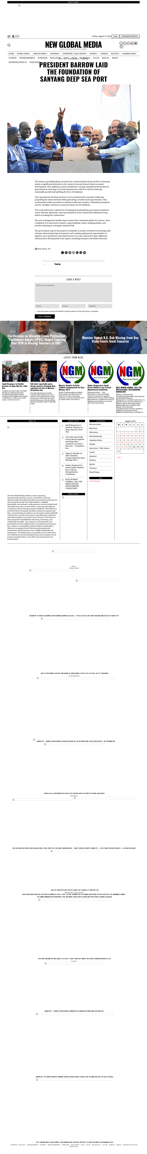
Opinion (93, 456)
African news (95, 424)
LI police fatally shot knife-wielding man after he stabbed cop (97, 615)
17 (118, 442)
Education (93, 432)
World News (94, 472)
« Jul (119, 457)
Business (93, 428)
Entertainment (95, 436)
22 (138, 442)
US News (93, 468)
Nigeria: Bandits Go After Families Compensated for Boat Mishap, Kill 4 (71, 387)
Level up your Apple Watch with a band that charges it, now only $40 (75, 890)
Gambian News (95, 440)
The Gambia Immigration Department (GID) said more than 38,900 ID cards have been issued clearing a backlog (74, 896)
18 (122, 442)
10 (119, 438)
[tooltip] (121, 43)
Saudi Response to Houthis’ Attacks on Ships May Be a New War (14, 386)
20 (130, 442)
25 (122, 447)
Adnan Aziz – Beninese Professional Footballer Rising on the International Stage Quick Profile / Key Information (76, 741)
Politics (92, 460)
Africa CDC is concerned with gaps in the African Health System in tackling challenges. (74, 793)
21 (134, 442)
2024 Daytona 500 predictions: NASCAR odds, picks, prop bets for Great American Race (42, 848)
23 (142, 442)
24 (119, 447)
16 (142, 438)
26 (126, 447)
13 (130, 438)
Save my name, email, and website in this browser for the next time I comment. (68, 311)
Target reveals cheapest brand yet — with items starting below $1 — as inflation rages (105, 848)
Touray (57, 264)
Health (92, 444)
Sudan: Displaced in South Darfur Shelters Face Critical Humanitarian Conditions (99, 387)
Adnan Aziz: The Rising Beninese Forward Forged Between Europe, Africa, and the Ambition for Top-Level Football (74, 1076)
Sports (92, 464)
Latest (92, 452)
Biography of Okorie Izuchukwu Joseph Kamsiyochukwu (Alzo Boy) (51, 615)
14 (134, 438)
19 (126, 442)
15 (138, 438)
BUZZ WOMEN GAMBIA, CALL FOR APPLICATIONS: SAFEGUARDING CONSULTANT (129, 390)
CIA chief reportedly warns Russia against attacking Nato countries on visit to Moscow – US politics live (43, 387)
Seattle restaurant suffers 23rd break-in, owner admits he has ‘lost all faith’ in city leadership (74, 673)
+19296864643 (94, 481)
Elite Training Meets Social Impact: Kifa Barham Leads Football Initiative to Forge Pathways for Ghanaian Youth (74, 1142)
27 (130, 447)
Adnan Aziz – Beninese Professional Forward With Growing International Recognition (74, 1011)
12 (126, 438)
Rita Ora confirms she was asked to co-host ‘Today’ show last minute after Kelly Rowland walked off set (74, 958)
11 (122, 438)
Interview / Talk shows (99, 448)
